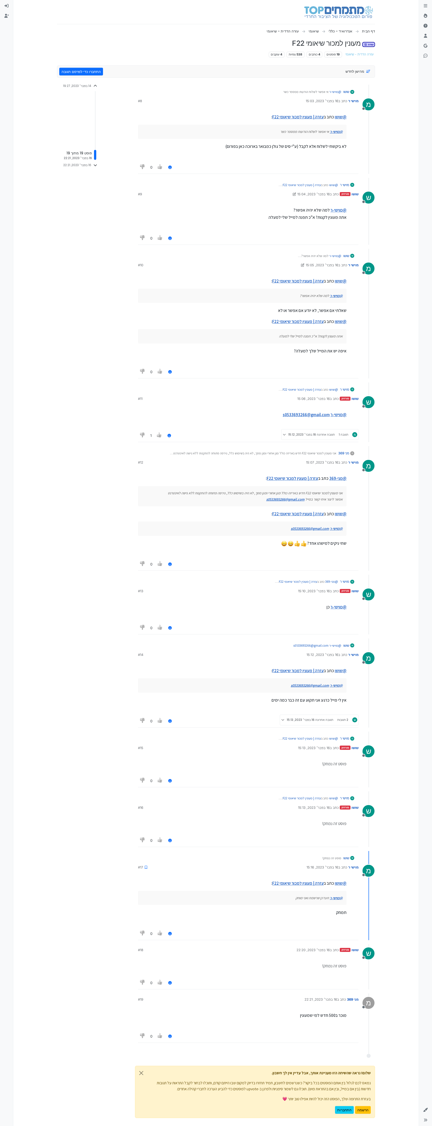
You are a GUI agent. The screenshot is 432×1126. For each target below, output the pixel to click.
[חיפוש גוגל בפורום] (425, 46)
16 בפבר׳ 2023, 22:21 (320, 999)
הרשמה (362, 1110)
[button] (425, 1110)
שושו (346, 92)
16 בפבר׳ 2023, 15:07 (322, 462)
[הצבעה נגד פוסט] (142, 167)
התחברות (344, 1110)
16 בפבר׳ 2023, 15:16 (322, 867)
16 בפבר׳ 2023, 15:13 (314, 748)
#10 (140, 265)
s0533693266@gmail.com (306, 414)
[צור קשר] (425, 56)
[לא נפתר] (425, 26)
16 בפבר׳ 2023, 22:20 (313, 950)
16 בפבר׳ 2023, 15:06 (313, 399)
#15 (140, 748)
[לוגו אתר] (338, 12)
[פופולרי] (425, 16)
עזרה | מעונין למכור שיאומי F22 (298, 117)
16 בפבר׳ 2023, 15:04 (313, 194)
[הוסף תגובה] (170, 167)
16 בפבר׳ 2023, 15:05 (322, 265)
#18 (140, 950)
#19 (140, 999)
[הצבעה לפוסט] (160, 167)
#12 (140, 462)
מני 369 (343, 453)
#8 (140, 101)
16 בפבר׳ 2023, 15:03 (322, 101)
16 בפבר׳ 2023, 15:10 (314, 591)
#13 (140, 591)
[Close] (141, 1073)
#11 (140, 399)
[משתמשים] (425, 36)
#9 (140, 194)
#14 (140, 655)
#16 (140, 808)
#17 (140, 867)
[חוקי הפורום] (425, 6)
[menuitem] (6, 6)
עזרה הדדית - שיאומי (359, 54)
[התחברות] (6, 6)
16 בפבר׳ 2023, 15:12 (322, 655)
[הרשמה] (6, 16)
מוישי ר (353, 101)
